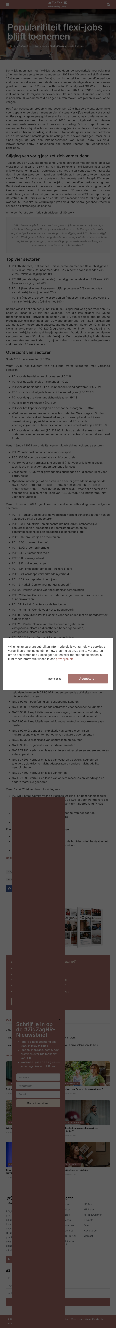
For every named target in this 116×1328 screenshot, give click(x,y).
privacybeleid (65, 659)
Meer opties (54, 678)
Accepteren (87, 678)
